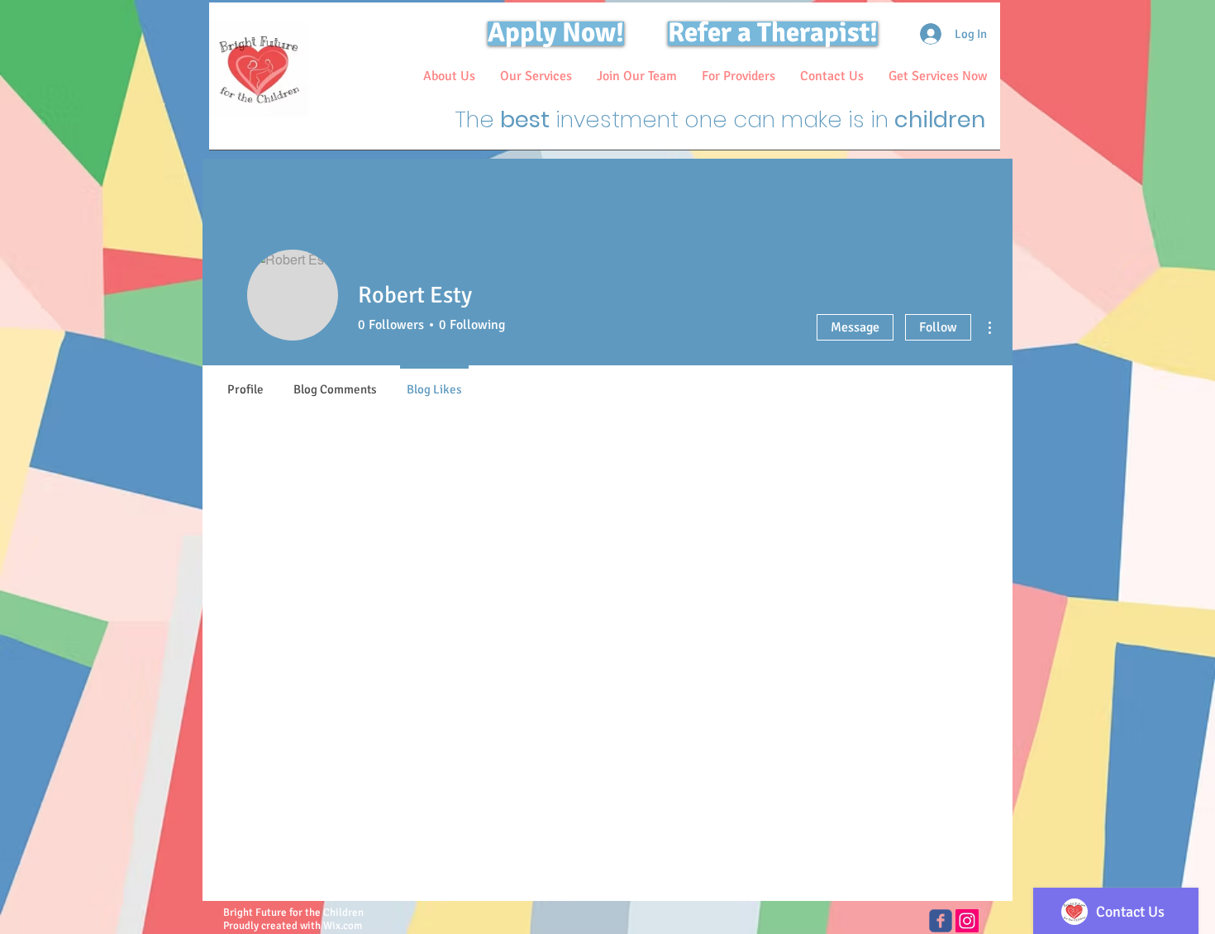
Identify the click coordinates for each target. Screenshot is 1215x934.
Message (855, 327)
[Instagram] (967, 920)
